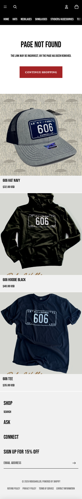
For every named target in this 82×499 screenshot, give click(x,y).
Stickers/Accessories (62, 19)
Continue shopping (41, 72)
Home (6, 19)
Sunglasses (41, 19)
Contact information (65, 488)
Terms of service (46, 488)
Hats (15, 19)
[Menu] (5, 7)
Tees (79, 19)
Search (7, 412)
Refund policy (13, 488)
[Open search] (15, 7)
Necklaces (26, 19)
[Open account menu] (67, 7)
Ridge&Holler (35, 481)
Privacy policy (29, 488)
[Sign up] (74, 463)
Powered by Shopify (51, 481)
